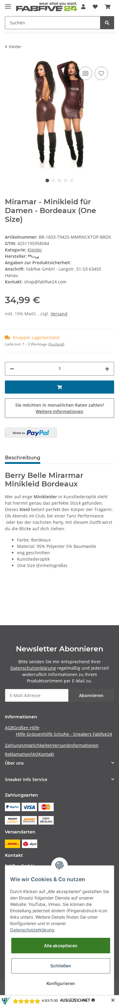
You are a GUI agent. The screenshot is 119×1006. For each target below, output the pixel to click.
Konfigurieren (60, 983)
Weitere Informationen (59, 411)
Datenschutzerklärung (33, 668)
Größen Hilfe (26, 728)
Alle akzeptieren (61, 945)
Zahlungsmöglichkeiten (28, 745)
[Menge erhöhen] (107, 368)
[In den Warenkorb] (59, 387)
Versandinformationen (75, 745)
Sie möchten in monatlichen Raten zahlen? (59, 408)
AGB (9, 728)
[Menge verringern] (12, 368)
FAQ (34, 754)
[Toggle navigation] (8, 4)
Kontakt (46, 754)
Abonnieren (91, 695)
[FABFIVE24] (47, 7)
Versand (59, 314)
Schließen (60, 965)
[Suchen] (107, 22)
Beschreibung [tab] (22, 458)
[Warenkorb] (107, 7)
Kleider (34, 250)
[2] (31, 432)
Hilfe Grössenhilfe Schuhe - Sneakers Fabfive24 (64, 734)
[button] (83, 7)
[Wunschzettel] (95, 7)
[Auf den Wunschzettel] (101, 73)
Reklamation (17, 754)
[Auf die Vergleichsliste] (85, 73)
